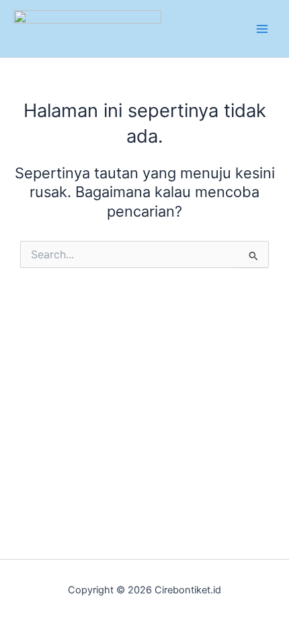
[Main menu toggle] (262, 28)
